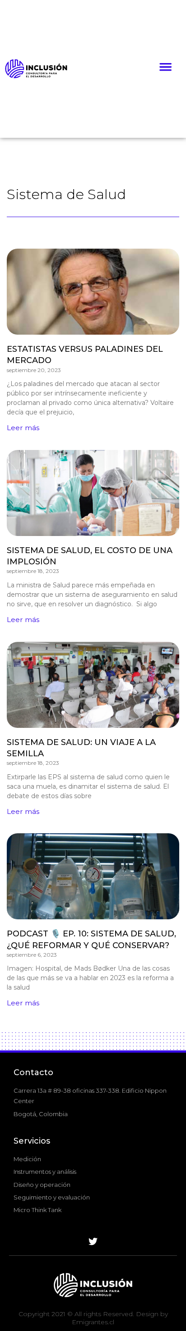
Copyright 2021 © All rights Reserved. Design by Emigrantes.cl (93, 1318)
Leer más (23, 427)
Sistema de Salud (66, 194)
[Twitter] (93, 1242)
